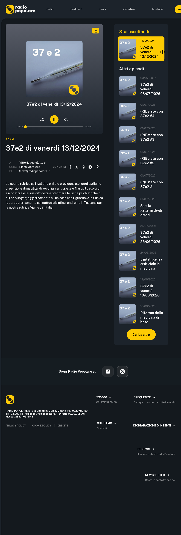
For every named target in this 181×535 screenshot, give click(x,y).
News (102, 9)
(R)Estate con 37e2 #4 (151, 113)
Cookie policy (41, 425)
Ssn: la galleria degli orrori (151, 210)
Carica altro (141, 334)
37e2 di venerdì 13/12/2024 (149, 52)
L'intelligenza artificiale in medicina (151, 264)
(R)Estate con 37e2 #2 (151, 160)
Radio (50, 9)
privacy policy (16, 425)
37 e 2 (10, 138)
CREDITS (62, 425)
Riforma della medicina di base (151, 317)
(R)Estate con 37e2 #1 (151, 184)
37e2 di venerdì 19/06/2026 (150, 290)
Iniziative (129, 9)
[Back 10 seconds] (42, 119)
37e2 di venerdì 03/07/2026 (150, 89)
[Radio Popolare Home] (20, 9)
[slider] (25, 126)
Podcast (76, 9)
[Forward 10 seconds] (66, 119)
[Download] (95, 30)
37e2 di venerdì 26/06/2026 (150, 237)
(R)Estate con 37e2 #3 (151, 137)
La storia (157, 9)
